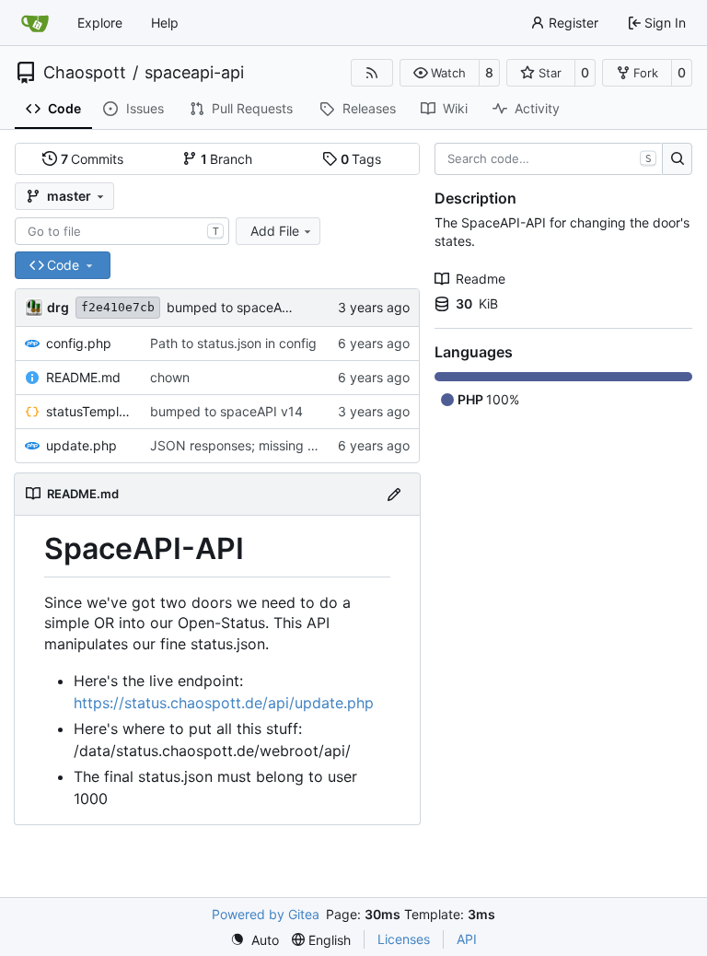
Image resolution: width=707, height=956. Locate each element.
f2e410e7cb (118, 307)
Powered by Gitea (265, 914)
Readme (480, 278)
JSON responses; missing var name (257, 445)
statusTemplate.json (89, 411)
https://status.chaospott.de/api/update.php (224, 703)
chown (170, 377)
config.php (78, 343)
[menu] (254, 940)
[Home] (35, 23)
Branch (227, 159)
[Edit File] (394, 494)
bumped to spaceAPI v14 (243, 307)
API (467, 939)
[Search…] (677, 159)
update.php (81, 445)
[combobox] (122, 231)
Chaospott (84, 73)
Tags (361, 159)
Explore (99, 22)
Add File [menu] (274, 231)
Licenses (403, 939)
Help (165, 22)
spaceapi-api (194, 73)
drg (58, 307)
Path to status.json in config (233, 343)
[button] (440, 73)
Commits (92, 159)
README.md (83, 377)
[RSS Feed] (372, 73)
